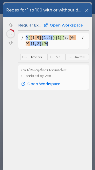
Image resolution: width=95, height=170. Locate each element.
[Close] (86, 10)
